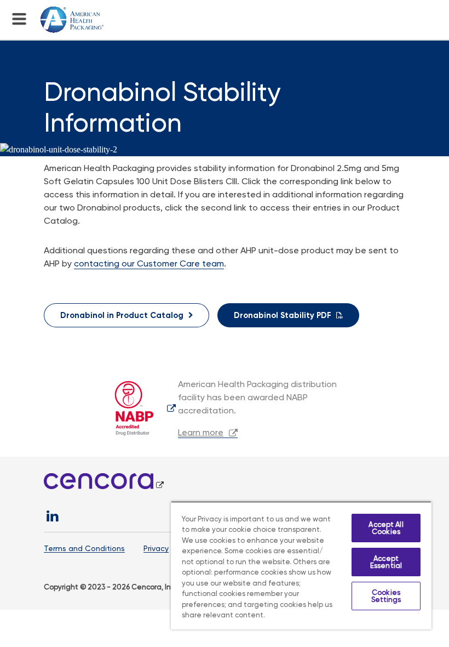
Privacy (156, 548)
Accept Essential (386, 562)
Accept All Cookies (386, 528)
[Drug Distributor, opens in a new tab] (141, 407)
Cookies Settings (386, 596)
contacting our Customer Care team (149, 263)
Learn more (200, 432)
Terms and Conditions (84, 548)
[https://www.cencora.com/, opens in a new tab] (104, 485)
